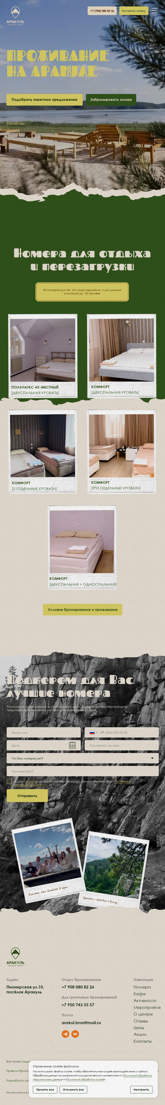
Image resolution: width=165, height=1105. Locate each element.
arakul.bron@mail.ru (81, 1022)
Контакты (143, 1041)
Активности (145, 1000)
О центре (143, 1013)
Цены (139, 1027)
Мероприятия (147, 1007)
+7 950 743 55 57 (78, 1004)
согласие (30, 781)
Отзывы (141, 1020)
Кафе (140, 993)
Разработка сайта (19, 1080)
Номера (142, 986)
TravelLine (15, 123)
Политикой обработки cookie (85, 1079)
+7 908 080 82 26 (78, 986)
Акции (140, 1034)
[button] (133, 10)
